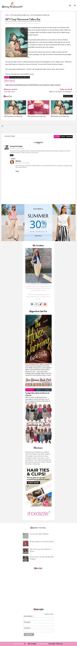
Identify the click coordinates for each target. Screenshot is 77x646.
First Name (27, 622)
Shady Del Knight (16, 146)
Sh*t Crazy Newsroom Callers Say (13, 116)
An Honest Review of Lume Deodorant (42, 541)
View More (69, 96)
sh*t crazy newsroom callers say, (31, 23)
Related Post (8, 96)
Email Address (28, 616)
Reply (11, 155)
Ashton (18, 161)
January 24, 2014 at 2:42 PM (23, 163)
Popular (38, 390)
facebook (69, 136)
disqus (63, 136)
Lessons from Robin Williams (39, 534)
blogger (57, 136)
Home (7, 15)
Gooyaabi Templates (55, 644)
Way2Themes (32, 644)
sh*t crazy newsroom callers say (19, 15)
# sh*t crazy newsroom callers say (19, 77)
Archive (47, 390)
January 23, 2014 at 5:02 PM (17, 148)
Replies (13, 158)
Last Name (27, 628)
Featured (29, 390)
